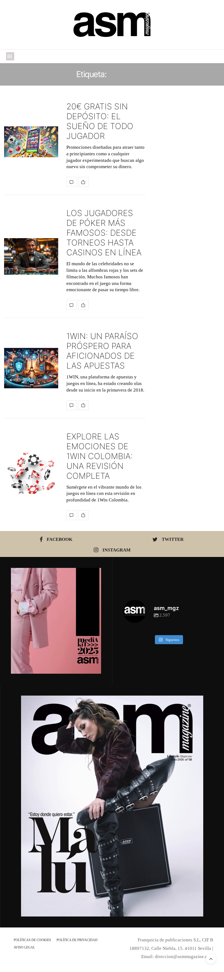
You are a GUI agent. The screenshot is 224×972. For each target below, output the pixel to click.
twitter (173, 539)
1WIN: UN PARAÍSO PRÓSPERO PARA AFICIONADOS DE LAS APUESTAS (102, 350)
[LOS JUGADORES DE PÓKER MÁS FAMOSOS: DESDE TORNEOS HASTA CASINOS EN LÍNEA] (31, 256)
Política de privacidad (77, 940)
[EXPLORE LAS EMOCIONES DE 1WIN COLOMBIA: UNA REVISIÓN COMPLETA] (31, 473)
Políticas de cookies (32, 940)
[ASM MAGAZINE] (112, 24)
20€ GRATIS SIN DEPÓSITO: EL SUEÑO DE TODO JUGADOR (99, 121)
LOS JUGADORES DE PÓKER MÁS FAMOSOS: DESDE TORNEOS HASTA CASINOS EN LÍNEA (104, 232)
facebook (59, 539)
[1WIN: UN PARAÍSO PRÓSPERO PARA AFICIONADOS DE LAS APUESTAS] (31, 368)
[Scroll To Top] (211, 959)
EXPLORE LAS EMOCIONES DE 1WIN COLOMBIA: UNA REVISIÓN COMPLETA (99, 456)
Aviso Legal (24, 947)
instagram (116, 550)
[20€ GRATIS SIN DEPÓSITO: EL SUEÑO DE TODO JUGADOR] (31, 141)
